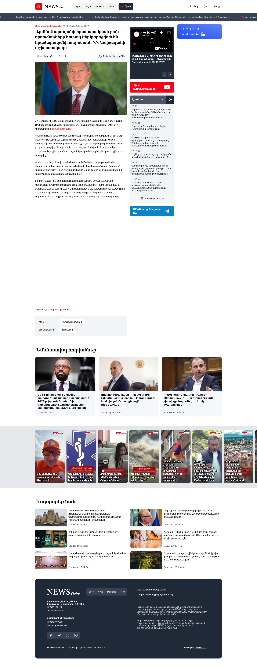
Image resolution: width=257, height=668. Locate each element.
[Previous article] (164, 74)
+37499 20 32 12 (54, 607)
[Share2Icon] (59, 56)
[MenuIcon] (38, 6)
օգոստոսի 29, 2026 (154, 198)
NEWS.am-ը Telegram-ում (147, 211)
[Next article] (170, 74)
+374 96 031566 (54, 622)
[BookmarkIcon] (66, 56)
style (88, 6)
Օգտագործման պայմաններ (152, 589)
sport (78, 6)
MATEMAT (201, 647)
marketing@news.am (57, 625)
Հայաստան (67, 330)
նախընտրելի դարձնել (114, 56)
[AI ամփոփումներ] (170, 100)
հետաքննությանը (61, 128)
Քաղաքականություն (48, 26)
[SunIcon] (205, 6)
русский (64, 309)
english (54, 309)
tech (111, 6)
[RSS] (162, 100)
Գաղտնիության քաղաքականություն (156, 594)
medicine (99, 6)
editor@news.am (55, 610)
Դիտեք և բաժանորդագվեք (144, 87)
